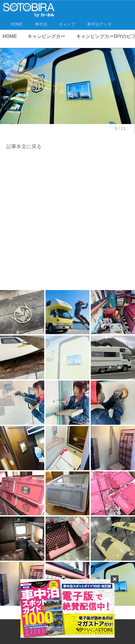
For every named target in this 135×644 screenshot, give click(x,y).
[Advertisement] (67, 221)
